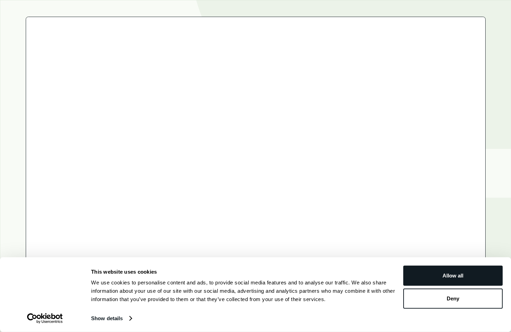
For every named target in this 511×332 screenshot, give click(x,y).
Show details (107, 318)
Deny (453, 298)
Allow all (453, 276)
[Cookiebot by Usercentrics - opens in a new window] (45, 318)
